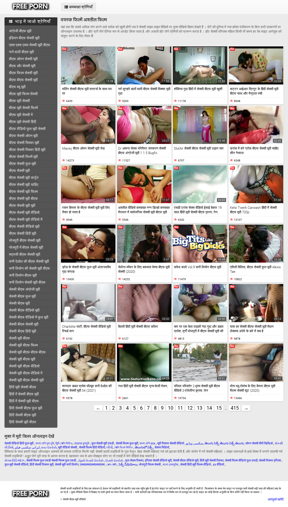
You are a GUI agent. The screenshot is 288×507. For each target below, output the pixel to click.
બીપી (109, 447)
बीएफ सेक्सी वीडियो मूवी (24, 226)
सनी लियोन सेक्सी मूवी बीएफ (27, 282)
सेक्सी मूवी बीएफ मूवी (22, 359)
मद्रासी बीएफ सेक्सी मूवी (24, 254)
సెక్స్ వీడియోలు (128, 464)
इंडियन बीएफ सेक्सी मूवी (24, 38)
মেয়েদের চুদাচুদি (82, 443)
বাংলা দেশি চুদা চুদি (45, 443)
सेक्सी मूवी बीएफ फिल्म (23, 345)
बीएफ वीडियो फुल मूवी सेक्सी (27, 129)
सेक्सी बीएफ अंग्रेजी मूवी (24, 289)
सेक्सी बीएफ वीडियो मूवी (24, 310)
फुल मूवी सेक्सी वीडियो (16, 464)
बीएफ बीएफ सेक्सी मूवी (23, 80)
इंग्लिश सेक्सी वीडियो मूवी (158, 460)
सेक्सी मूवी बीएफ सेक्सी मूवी (26, 380)
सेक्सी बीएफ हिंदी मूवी (22, 331)
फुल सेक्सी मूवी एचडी (103, 443)
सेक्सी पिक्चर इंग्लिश (270, 460)
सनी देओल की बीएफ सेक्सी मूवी (29, 261)
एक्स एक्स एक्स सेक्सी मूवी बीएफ (29, 45)
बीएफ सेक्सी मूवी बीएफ (23, 198)
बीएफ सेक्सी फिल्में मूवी (23, 157)
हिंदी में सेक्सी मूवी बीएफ (24, 401)
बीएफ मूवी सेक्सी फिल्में (23, 108)
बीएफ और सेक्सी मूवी (22, 66)
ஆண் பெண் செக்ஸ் (91, 460)
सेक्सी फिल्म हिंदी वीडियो (92, 447)
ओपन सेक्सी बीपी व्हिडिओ (259, 443)
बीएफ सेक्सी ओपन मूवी (23, 136)
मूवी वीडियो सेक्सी (68, 447)
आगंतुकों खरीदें (276, 499)
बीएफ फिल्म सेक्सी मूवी (23, 73)
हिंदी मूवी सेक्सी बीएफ (22, 387)
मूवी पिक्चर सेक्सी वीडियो (171, 443)
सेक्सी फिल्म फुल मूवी (127, 443)
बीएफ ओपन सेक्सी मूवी (23, 59)
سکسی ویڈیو (194, 443)
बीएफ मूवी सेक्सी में (21, 115)
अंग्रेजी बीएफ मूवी (20, 31)
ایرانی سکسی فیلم (27, 447)
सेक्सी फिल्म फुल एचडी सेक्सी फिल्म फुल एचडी (51, 460)
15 (219, 408)
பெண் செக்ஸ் (115, 460)
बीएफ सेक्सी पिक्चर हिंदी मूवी (27, 150)
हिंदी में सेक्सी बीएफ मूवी (24, 394)
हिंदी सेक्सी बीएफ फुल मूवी (25, 408)
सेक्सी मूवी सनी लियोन (67, 464)
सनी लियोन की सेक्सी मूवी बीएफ (29, 268)
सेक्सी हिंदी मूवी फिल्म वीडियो (196, 464)
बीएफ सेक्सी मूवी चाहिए (23, 184)
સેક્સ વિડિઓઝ (14, 460)
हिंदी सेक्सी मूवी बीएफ (22, 422)
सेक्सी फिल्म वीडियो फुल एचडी (241, 460)
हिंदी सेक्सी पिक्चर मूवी (42, 464)
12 (190, 408)
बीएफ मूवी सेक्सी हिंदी (22, 122)
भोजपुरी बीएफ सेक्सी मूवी (24, 240)
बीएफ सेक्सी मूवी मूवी (22, 205)
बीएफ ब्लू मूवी (17, 87)
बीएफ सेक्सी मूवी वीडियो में (25, 219)
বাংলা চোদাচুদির (171, 464)
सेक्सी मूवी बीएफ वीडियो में (25, 373)
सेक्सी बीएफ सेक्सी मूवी (23, 324)
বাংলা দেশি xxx (148, 443)
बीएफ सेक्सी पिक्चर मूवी (24, 143)
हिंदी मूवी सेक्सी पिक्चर (212, 460)
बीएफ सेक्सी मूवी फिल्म (23, 191)
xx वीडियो (219, 464)
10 (170, 408)
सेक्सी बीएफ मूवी (19, 303)
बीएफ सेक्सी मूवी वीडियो (24, 212)
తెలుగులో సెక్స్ (144, 447)
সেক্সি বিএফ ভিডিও (123, 447)
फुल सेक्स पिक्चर (134, 460)
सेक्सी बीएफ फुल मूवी (22, 296)
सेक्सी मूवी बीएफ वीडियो (24, 366)
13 (199, 408)
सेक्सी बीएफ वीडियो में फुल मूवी (28, 317)
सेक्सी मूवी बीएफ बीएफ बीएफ (27, 352)
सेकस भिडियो (162, 447)
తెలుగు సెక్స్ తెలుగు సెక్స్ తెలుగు (224, 443)
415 (235, 408)
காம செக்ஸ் (49, 447)
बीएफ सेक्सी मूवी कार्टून (23, 177)
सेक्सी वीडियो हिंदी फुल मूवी (19, 443)
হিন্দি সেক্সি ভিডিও (63, 443)
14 (209, 408)
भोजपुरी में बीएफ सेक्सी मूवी (26, 247)
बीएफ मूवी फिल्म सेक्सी (23, 94)
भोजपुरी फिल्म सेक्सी (150, 464)
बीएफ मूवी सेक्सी (19, 101)
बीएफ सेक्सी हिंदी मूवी (22, 233)
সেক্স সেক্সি (112, 464)
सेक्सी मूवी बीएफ (19, 338)
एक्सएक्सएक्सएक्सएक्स (92, 464)
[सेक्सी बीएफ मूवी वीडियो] (30, 9)
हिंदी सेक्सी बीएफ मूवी (22, 415)
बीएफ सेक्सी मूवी (19, 170)
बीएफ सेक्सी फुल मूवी (22, 163)
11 (180, 408)
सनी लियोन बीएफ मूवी (23, 275)
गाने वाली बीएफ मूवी (21, 52)
